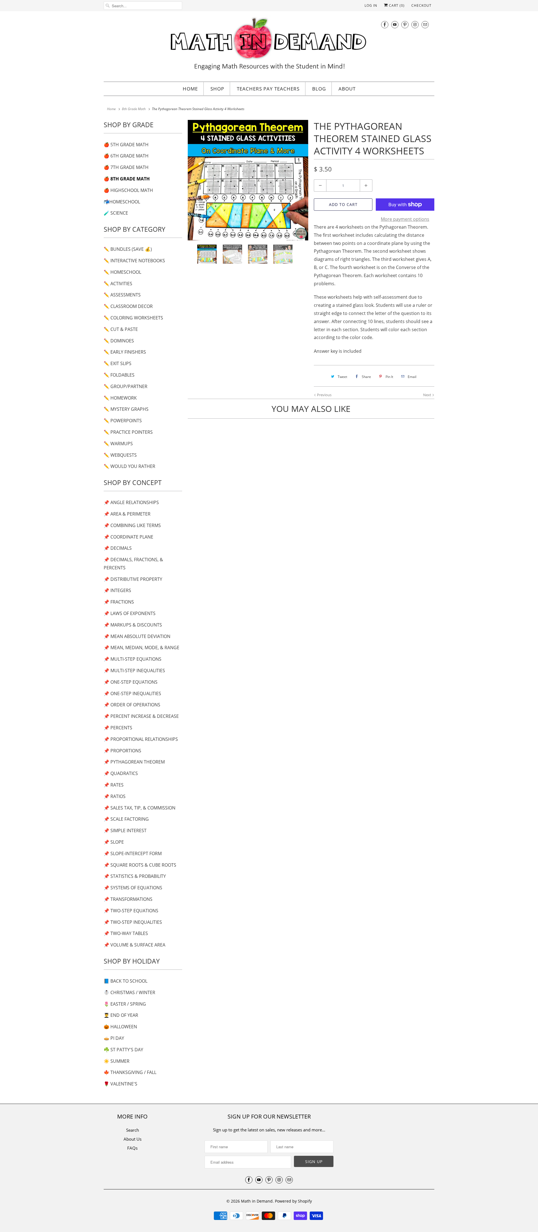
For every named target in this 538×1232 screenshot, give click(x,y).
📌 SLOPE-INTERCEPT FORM (133, 853)
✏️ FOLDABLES (119, 375)
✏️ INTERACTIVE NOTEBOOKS (134, 260)
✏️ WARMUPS (118, 443)
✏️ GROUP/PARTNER (125, 386)
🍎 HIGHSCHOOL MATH (128, 190)
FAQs (132, 1148)
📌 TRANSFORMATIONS (128, 899)
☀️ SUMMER (116, 1061)
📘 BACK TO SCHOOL (125, 981)
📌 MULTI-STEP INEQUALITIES (134, 670)
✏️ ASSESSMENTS (122, 295)
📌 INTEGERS (117, 590)
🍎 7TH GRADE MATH (126, 167)
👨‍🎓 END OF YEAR (121, 1015)
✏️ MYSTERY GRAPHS (126, 409)
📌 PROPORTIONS (122, 751)
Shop (217, 88)
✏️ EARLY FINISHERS (125, 352)
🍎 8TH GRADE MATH (127, 179)
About (347, 88)
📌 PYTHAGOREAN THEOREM (134, 762)
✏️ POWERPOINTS (123, 420)
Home (190, 88)
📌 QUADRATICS (121, 773)
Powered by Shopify (293, 1201)
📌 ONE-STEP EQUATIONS (130, 682)
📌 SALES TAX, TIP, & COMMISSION (139, 808)
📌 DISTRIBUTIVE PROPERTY (133, 579)
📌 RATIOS (115, 796)
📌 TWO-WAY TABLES (126, 933)
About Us (133, 1139)
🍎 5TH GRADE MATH (126, 144)
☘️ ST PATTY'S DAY (123, 1050)
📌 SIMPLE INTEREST (125, 830)
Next (427, 394)
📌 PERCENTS (118, 728)
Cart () (396, 5)
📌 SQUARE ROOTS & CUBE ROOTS (140, 865)
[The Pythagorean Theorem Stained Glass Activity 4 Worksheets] (248, 180)
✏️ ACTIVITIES (118, 283)
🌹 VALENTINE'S (120, 1084)
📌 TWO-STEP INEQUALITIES (133, 922)
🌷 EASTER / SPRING (125, 1004)
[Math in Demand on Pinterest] (405, 24)
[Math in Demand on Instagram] (415, 24)
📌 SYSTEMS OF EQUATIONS (133, 888)
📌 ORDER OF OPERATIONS (132, 705)
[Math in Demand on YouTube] (394, 24)
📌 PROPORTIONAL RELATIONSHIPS (141, 739)
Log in (371, 5)
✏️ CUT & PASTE (121, 329)
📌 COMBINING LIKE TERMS (132, 525)
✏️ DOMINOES (119, 341)
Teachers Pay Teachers (268, 88)
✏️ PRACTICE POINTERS (128, 432)
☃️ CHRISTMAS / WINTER (129, 992)
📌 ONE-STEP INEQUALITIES (132, 693)
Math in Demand (257, 1201)
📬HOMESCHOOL (122, 202)
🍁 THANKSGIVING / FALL (130, 1072)
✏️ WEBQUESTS (120, 455)
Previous (323, 394)
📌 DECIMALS (118, 548)
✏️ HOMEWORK (120, 398)
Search (132, 1130)
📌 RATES (114, 785)
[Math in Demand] (269, 45)
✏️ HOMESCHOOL (122, 272)
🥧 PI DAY (114, 1038)
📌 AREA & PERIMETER (127, 514)
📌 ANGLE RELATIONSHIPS (131, 502)
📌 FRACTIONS (119, 602)
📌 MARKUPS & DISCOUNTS (133, 625)
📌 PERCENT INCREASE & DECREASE (141, 716)
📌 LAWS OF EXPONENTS (130, 613)
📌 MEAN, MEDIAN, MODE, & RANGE (141, 647)
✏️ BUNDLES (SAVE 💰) (128, 249)
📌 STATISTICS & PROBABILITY (135, 876)
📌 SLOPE (114, 842)
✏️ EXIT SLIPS (117, 363)
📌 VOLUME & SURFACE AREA (134, 945)
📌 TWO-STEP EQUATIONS (131, 911)
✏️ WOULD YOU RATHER (129, 466)
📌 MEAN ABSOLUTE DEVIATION (137, 636)
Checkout (421, 5)
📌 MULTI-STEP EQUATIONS (132, 659)
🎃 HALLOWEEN (120, 1027)
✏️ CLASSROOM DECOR (128, 306)
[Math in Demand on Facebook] (384, 24)
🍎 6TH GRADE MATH (126, 156)
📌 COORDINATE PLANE (128, 537)
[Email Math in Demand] (425, 24)
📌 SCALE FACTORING (126, 819)
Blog (319, 88)
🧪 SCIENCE (116, 213)
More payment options (405, 219)
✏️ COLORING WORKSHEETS (133, 318)
